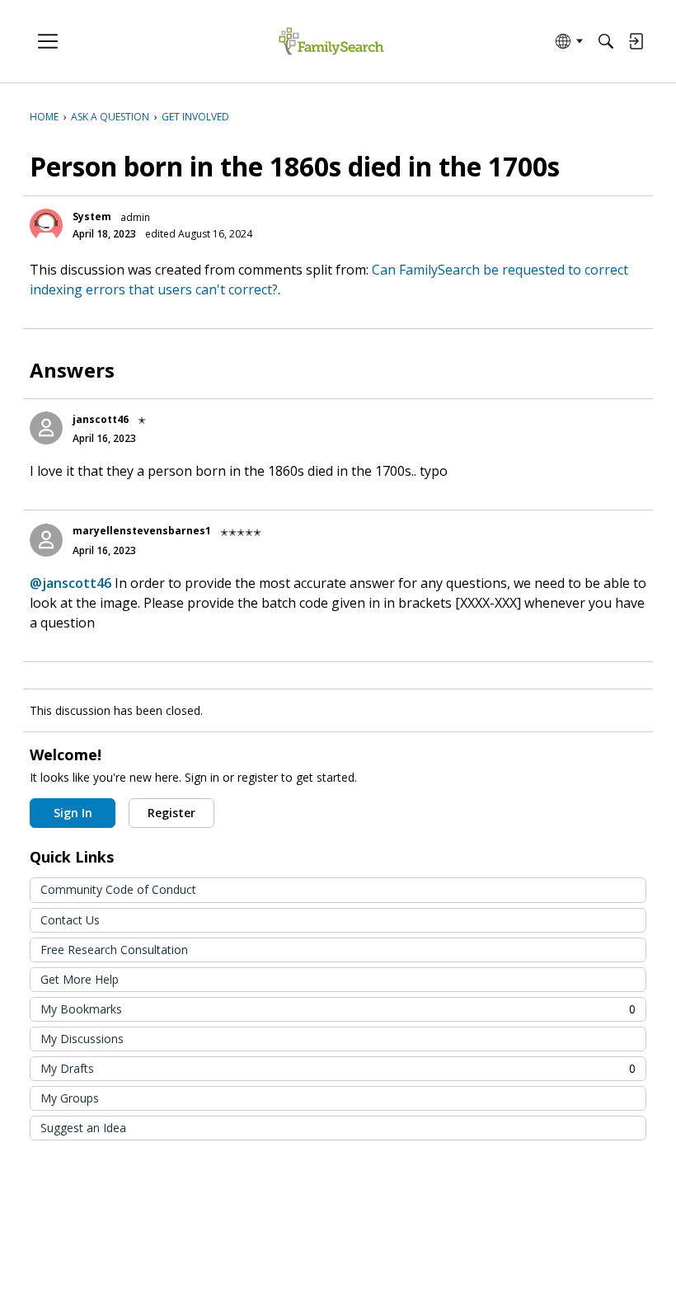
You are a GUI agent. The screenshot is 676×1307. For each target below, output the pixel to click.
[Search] (606, 41)
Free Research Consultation (114, 949)
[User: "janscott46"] (46, 427)
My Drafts (338, 1068)
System (92, 216)
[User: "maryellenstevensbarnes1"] (46, 540)
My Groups (69, 1098)
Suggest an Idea (83, 1127)
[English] (331, 41)
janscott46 (101, 419)
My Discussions (82, 1038)
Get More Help (79, 979)
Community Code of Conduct (118, 889)
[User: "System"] (46, 225)
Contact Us (70, 920)
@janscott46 (70, 583)
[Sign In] (635, 41)
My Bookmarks (338, 1009)
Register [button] (171, 812)
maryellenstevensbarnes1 (142, 531)
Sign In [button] (73, 812)
